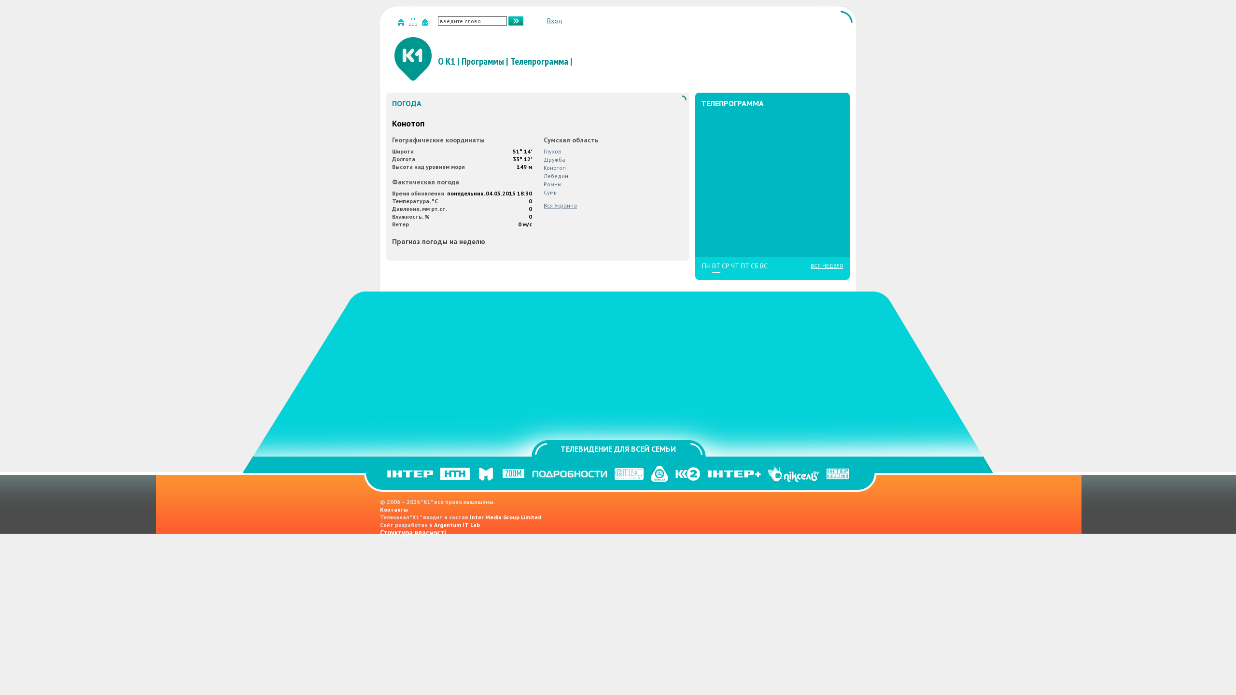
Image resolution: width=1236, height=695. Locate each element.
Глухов (553, 151)
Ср (726, 266)
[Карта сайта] (414, 24)
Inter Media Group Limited (505, 517)
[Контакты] (426, 24)
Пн (706, 266)
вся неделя (827, 266)
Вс (764, 266)
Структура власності (413, 532)
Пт (745, 266)
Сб (754, 266)
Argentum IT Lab (457, 524)
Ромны (553, 184)
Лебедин (556, 176)
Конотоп (555, 167)
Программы (483, 61)
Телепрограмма (539, 61)
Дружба (554, 159)
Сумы (551, 192)
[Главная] (402, 24)
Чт (735, 266)
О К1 (446, 61)
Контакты (394, 509)
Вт (716, 266)
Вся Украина (560, 205)
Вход (554, 20)
